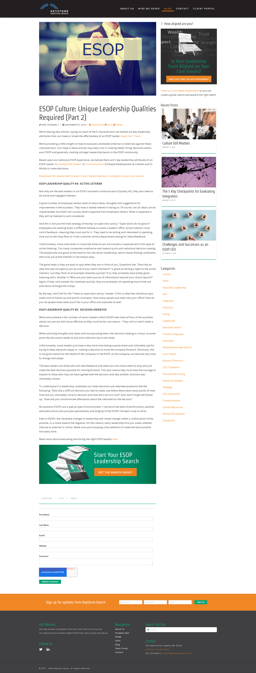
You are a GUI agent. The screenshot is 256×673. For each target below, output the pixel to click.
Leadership (97, 124)
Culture (167, 274)
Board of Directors (173, 360)
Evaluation (168, 340)
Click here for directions (157, 649)
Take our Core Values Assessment (180, 90)
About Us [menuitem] (127, 8)
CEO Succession (171, 393)
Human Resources (173, 407)
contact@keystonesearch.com (176, 653)
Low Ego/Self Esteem (69, 164)
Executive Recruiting (174, 374)
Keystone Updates (173, 380)
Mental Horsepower (174, 413)
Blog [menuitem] (168, 8)
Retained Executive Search (177, 347)
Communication (94, 164)
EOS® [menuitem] (118, 637)
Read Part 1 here (130, 136)
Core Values (169, 354)
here (115, 439)
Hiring (119, 124)
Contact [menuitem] (182, 8)
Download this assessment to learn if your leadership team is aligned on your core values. (91, 176)
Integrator (168, 300)
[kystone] (54, 8)
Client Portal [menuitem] (204, 8)
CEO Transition (171, 367)
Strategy (167, 387)
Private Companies (173, 334)
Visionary (168, 307)
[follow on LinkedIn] (48, 649)
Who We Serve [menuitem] (149, 8)
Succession (169, 420)
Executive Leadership (174, 287)
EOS (165, 294)
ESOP (109, 124)
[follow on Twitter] (40, 649)
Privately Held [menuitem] (122, 633)
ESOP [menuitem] (118, 640)
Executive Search (172, 327)
